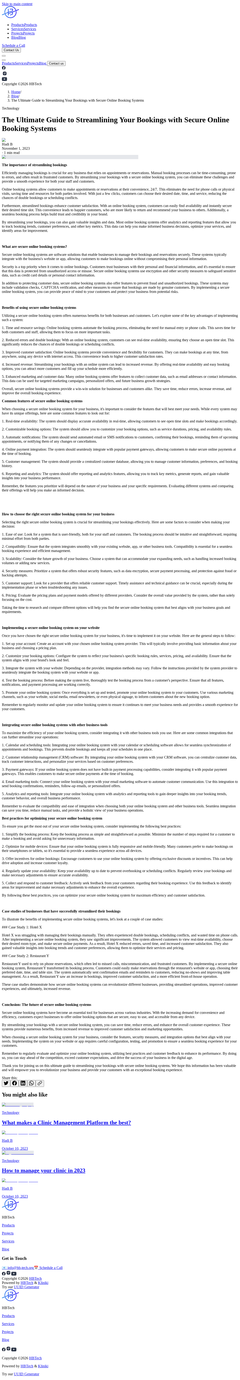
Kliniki (43, 1283)
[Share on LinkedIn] (23, 1083)
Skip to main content (17, 4)
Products (8, 63)
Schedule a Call (13, 45)
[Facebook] (4, 1350)
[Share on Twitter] (6, 1083)
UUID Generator (26, 1287)
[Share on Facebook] (14, 1083)
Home (15, 92)
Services (21, 63)
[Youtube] (13, 1350)
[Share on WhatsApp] (31, 1083)
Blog (42, 63)
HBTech (35, 1278)
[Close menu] (4, 60)
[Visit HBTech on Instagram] (5, 75)
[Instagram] (8, 1350)
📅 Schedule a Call (48, 1268)
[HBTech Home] (120, 12)
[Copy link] (40, 1083)
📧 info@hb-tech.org (18, 1268)
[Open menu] (4, 56)
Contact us (56, 63)
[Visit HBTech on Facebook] (4, 68)
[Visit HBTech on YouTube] (4, 80)
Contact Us (11, 50)
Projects (33, 63)
